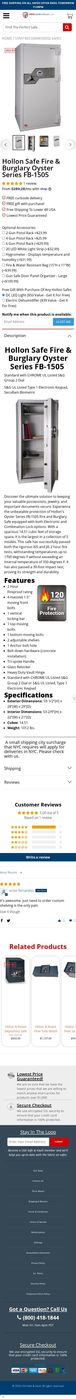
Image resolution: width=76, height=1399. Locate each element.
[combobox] (38, 27)
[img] (10, 884)
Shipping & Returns (38, 1201)
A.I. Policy (38, 1273)
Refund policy (38, 1232)
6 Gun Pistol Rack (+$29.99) (27, 243)
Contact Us (38, 1180)
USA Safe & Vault (31, 1386)
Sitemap (38, 1242)
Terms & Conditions (38, 1211)
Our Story (38, 1170)
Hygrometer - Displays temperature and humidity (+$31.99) (36, 257)
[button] (12, 183)
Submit (59, 1141)
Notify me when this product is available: (37, 314)
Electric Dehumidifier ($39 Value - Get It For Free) (35, 303)
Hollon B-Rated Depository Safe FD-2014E (16, 1030)
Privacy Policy (38, 1263)
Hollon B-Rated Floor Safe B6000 (45, 1029)
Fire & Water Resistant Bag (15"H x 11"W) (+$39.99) (36, 268)
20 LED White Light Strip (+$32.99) (32, 249)
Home (7, 38)
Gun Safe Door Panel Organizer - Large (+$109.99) (34, 279)
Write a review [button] (38, 857)
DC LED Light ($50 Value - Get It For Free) (38, 295)
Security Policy (38, 1283)
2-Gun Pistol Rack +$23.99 (26, 233)
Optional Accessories (18, 227)
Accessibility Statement (38, 1252)
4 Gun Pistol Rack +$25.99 (26, 238)
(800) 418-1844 (41, 1318)
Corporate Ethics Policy (38, 1293)
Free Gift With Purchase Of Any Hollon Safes (37, 289)
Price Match (38, 1191)
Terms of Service (38, 1221)
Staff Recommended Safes (38, 38)
